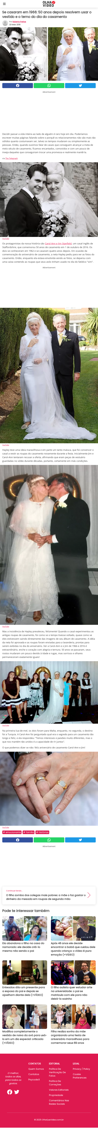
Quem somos (36, 1068)
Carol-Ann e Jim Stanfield (58, 243)
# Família (28, 832)
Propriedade (56, 1095)
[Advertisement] (49, 111)
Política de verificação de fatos (57, 1072)
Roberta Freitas (19, 21)
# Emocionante (12, 832)
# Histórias (42, 832)
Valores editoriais (59, 1089)
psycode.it (34, 1079)
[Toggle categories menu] (4, 4)
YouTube (5, 238)
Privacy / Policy (81, 1068)
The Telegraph (11, 158)
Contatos (33, 1074)
